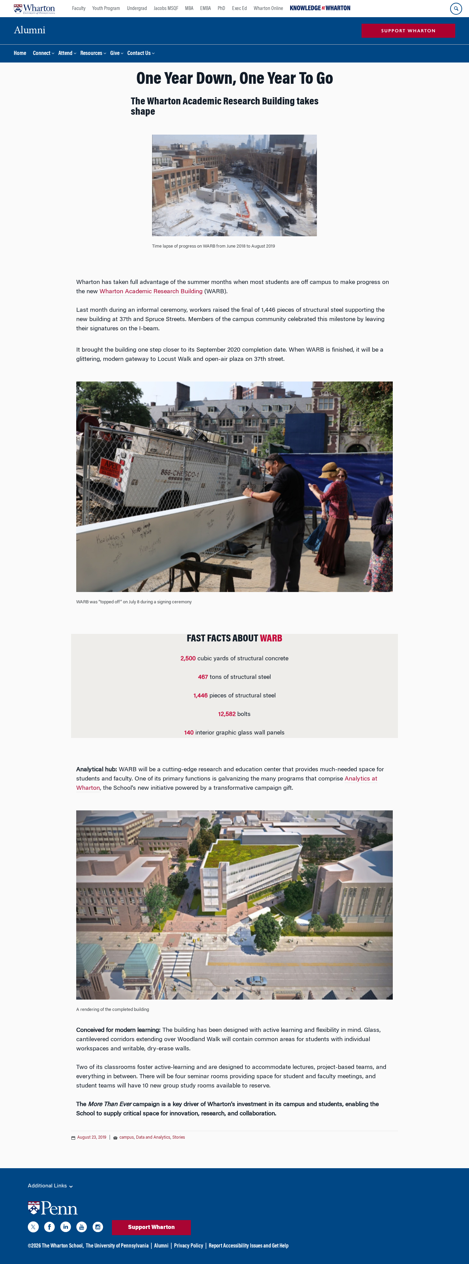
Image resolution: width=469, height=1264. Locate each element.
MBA (189, 8)
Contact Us (139, 54)
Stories (178, 1138)
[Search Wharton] (456, 9)
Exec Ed (239, 8)
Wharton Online (268, 8)
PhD (221, 8)
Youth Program (106, 8)
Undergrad (137, 8)
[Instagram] (97, 1228)
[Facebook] (49, 1228)
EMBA (205, 8)
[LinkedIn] (65, 1228)
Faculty (78, 8)
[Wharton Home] (34, 8)
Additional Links (48, 1186)
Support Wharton (151, 1227)
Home (20, 54)
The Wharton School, (63, 1246)
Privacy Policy (188, 1246)
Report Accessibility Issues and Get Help (248, 1246)
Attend (65, 54)
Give (114, 54)
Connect (41, 54)
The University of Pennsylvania (117, 1246)
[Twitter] (33, 1228)
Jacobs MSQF (166, 8)
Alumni (161, 1246)
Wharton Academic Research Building (152, 292)
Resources (91, 54)
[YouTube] (81, 1228)
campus (126, 1138)
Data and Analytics (153, 1138)
